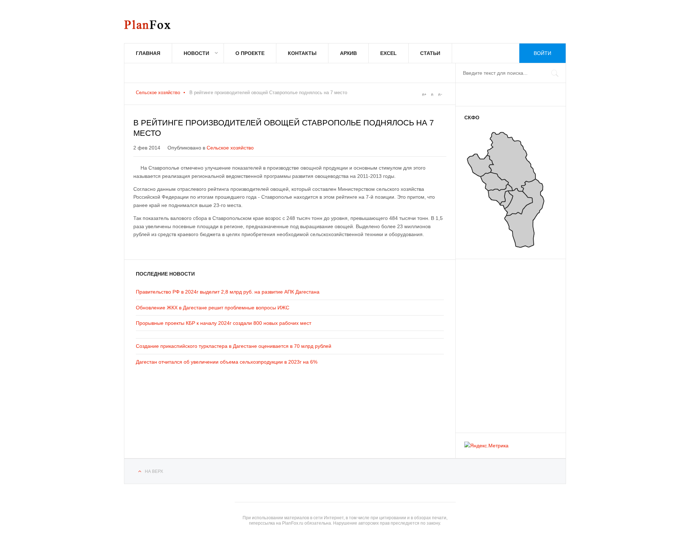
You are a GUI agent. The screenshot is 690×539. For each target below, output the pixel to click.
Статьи (430, 53)
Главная (148, 53)
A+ (424, 94)
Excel (388, 53)
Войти (542, 53)
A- (440, 94)
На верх (154, 471)
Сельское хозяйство (158, 92)
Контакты (302, 53)
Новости (196, 53)
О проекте (249, 53)
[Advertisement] (507, 342)
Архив (348, 53)
